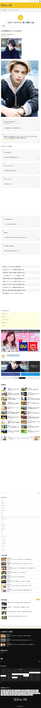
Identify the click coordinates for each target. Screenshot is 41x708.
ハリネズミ (32, 691)
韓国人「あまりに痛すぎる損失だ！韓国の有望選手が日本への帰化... (14, 290)
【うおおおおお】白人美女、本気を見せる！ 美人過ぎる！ (14, 438)
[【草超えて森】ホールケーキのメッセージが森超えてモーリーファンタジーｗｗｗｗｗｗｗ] (24, 414)
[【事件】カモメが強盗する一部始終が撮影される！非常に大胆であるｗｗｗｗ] (4, 414)
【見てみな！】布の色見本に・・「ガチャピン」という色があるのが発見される (14, 427)
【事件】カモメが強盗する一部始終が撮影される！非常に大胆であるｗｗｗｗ (14, 413)
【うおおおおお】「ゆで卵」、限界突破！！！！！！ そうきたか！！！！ (32, 390)
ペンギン (15, 691)
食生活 (2, 500)
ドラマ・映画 (3, 543)
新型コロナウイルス (17, 690)
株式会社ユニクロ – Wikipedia (8, 139)
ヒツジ (22, 691)
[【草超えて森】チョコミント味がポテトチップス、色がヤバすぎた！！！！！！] (24, 432)
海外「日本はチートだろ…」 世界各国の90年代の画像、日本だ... (14, 269)
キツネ (2, 694)
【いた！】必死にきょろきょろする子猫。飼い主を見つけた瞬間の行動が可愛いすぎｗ (19, 590)
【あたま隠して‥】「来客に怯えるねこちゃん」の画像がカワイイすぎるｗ (18, 607)
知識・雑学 (2, 510)
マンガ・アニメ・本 (4, 536)
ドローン (7, 693)
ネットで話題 (3, 540)
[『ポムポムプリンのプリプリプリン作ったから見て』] (4, 409)
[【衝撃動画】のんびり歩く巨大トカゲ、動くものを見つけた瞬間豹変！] (4, 400)
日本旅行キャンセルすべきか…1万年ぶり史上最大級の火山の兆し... (14, 284)
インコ (15, 694)
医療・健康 (2, 529)
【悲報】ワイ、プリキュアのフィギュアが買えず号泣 (12, 266)
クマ (39, 693)
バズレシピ (28, 691)
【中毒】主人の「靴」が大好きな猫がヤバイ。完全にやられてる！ (14, 418)
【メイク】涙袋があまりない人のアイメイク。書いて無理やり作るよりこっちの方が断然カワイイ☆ (21, 568)
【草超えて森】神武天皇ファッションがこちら (27, 438)
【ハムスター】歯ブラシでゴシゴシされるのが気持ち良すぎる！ (16, 576)
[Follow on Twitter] (33, 1)
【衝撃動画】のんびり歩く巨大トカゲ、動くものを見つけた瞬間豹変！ (14, 399)
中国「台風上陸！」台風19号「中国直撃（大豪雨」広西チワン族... (14, 272)
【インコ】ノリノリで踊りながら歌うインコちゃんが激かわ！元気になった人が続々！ (19, 585)
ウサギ (13, 694)
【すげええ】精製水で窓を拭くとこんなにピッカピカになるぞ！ (33, 394)
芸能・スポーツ (3, 505)
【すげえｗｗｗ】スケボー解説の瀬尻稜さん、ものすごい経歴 (14, 432)
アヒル (22, 694)
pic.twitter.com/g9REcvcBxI (16, 123)
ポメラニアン (11, 691)
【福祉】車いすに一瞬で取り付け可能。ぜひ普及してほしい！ (14, 390)
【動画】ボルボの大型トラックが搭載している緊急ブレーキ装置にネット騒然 (18, 602)
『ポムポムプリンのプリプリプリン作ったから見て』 (14, 408)
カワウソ (5, 694)
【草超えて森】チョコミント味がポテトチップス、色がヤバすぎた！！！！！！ (33, 432)
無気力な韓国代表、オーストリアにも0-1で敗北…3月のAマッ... (13, 293)
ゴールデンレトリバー (31, 693)
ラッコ (34, 690)
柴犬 (12, 690)
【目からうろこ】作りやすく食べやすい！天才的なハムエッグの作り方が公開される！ (19, 559)
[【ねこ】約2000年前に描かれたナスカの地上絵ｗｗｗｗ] (24, 423)
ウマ (10, 694)
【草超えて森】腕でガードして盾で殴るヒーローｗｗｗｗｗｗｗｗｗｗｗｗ (33, 427)
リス (31, 690)
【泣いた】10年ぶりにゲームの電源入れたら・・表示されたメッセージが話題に (18, 581)
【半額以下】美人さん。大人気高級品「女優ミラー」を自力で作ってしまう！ (14, 404)
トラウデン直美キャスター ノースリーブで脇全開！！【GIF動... (14, 275)
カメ (8, 694)
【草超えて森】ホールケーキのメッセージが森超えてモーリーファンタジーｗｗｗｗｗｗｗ (33, 413)
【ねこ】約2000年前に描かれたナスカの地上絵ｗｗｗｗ (33, 422)
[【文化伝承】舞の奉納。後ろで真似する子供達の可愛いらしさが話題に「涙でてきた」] (24, 418)
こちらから (2, 652)
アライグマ (19, 694)
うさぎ (29, 694)
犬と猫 (9, 690)
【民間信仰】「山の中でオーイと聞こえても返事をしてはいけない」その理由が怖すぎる (14, 422)
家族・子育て (3, 526)
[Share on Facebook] (30, 1)
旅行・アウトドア (3, 519)
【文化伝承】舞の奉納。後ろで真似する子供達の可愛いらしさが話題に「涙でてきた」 (33, 418)
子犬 (23, 690)
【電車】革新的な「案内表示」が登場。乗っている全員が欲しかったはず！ (33, 408)
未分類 (2, 390)
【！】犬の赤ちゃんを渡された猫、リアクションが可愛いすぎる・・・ (17, 572)
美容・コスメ (3, 507)
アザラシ (25, 694)
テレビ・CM (3, 545)
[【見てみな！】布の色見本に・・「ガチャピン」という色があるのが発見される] (4, 428)
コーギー (36, 693)
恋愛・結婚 (2, 524)
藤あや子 (4, 690)
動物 (2, 531)
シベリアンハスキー (22, 693)
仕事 (2, 533)
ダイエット (2, 548)
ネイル (4, 693)
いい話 (32, 694)
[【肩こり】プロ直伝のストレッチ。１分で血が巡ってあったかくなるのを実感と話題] (24, 400)
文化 (2, 521)
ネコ (1, 693)
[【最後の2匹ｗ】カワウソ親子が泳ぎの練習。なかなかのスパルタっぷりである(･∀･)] (4, 395)
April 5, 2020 (22, 128)
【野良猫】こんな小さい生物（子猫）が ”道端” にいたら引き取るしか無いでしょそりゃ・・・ (20, 563)
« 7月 (1, 682)
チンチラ (13, 693)
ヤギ (1, 691)
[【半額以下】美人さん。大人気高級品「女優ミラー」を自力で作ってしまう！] (4, 404)
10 (3, 675)
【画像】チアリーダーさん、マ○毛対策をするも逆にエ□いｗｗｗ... (14, 281)
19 (14, 677)
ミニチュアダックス (6, 691)
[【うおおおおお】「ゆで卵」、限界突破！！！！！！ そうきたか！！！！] (24, 390)
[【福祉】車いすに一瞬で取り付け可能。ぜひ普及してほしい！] (4, 390)
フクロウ (19, 691)
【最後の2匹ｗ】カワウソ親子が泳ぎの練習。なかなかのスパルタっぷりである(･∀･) (13, 394)
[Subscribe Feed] (35, 1)
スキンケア (16, 693)
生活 (2, 512)
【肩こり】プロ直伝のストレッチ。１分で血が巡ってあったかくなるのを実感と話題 (33, 399)
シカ (26, 693)
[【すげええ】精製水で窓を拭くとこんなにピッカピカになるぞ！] (24, 395)
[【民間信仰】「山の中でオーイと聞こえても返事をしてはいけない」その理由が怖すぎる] (4, 423)
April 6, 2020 (12, 183)
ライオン (37, 690)
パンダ (25, 691)
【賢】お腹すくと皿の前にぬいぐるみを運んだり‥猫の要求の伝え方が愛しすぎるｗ (19, 611)
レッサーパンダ (27, 690)
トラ (10, 693)
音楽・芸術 (2, 502)
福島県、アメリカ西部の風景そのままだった (33, 404)
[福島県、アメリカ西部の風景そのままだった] (24, 404)
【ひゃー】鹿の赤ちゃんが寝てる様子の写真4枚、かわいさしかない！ (17, 616)
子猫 (21, 690)
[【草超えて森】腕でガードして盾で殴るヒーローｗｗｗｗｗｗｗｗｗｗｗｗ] (24, 428)
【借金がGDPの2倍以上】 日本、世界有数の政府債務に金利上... (13, 278)
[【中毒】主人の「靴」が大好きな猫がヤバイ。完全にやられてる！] (4, 418)
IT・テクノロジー (3, 550)
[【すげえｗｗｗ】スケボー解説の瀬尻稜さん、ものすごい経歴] (4, 432)
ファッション (3, 538)
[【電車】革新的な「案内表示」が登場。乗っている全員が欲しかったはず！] (24, 409)
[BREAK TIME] (6, 6)
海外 (2, 514)
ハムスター (36, 691)
